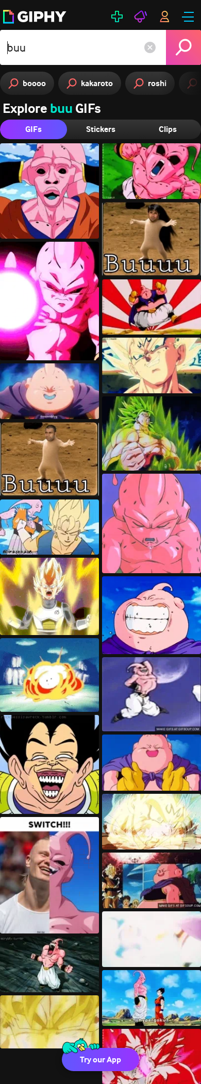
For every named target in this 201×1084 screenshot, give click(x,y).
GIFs (33, 129)
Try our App (100, 1059)
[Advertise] (140, 16)
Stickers (100, 129)
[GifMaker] (117, 16)
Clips (168, 129)
